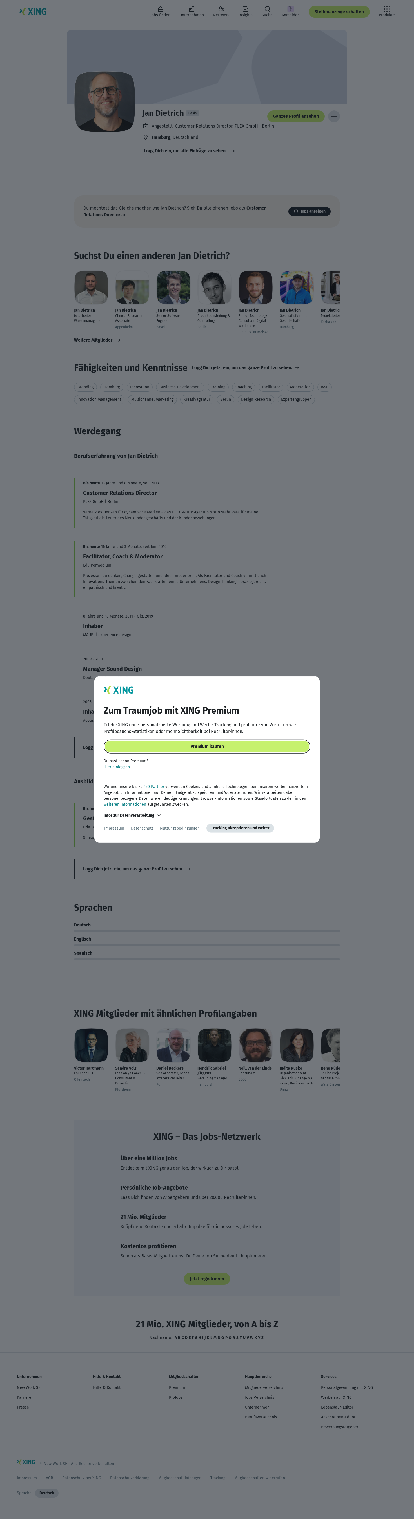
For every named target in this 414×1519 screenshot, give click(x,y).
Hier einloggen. (117, 767)
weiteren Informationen (125, 804)
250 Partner (154, 786)
